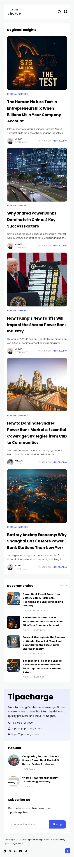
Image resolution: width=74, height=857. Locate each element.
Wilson (19, 460)
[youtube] (20, 851)
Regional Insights (17, 94)
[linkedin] (15, 851)
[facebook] (5, 851)
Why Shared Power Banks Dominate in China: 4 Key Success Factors (31, 220)
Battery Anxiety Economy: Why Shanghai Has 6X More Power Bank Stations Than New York (37, 541)
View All (63, 585)
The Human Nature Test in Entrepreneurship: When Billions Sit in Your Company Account (43, 621)
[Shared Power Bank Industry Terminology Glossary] (14, 781)
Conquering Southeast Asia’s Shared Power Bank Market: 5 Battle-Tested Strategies (40, 760)
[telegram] (25, 851)
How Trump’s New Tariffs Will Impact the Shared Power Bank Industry (37, 325)
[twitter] (10, 851)
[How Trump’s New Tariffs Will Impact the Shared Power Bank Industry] (37, 279)
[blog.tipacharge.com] (14, 11)
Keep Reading (60, 140)
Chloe (18, 139)
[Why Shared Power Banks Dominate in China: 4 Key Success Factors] (37, 175)
